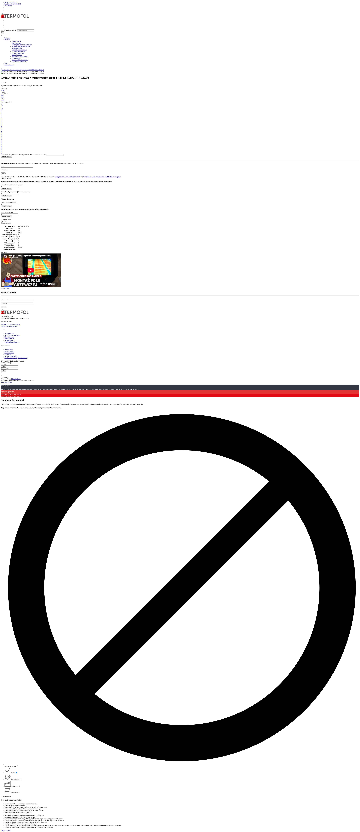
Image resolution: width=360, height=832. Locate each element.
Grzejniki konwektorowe (19, 50)
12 (1, 121)
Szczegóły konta (9, 65)
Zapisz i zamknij (5, 830)
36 (1, 141)
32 (1, 137)
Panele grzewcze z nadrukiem (21, 46)
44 (1, 148)
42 (1, 146)
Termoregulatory (17, 48)
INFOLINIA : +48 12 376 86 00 (10, 324)
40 (1, 144)
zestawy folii (117, 177)
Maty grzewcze (16, 43)
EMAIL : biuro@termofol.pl (9, 326)
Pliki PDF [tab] (4, 221)
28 (1, 134)
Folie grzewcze (16, 41)
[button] (180, 178)
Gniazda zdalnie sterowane (20, 60)
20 (1, 127)
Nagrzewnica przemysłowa (20, 56)
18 (1, 126)
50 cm (2, 90)
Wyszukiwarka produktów (8, 30)
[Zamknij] (1, 68)
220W (2, 100)
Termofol (7, 38)
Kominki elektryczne (18, 53)
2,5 (2, 109)
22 (1, 129)
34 (1, 139)
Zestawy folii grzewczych (72, 177)
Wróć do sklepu (16, 379)
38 (1, 142)
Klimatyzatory (16, 58)
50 (1, 153)
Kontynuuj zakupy (6, 382)
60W (2, 95)
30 (1, 136)
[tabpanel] (180, 237)
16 (1, 124)
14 (1, 122)
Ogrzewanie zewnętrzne (19, 61)
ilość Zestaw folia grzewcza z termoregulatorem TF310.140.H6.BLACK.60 (23, 154)
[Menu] (1, 35)
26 (1, 132)
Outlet (6, 63)
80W (2, 97)
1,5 (2, 105)
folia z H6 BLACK (89, 177)
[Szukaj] (2, 32)
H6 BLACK (108, 177)
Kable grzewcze (17, 55)
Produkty (7, 39)
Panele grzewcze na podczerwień (22, 45)
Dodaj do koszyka (6, 156)
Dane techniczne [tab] (6, 219)
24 (1, 131)
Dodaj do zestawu (6, 178)
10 (1, 119)
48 (1, 151)
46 (1, 149)
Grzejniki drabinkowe (18, 51)
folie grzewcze (100, 177)
